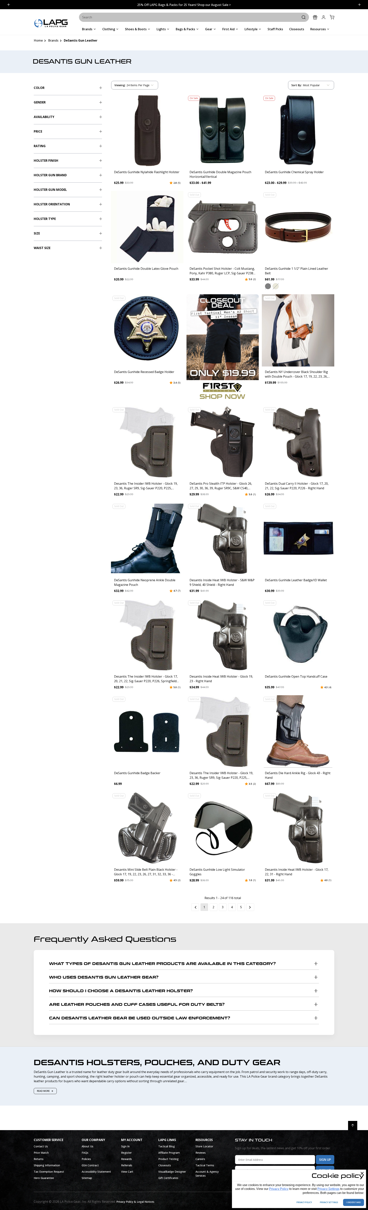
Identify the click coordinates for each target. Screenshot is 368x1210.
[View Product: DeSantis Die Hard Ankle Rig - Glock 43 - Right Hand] (298, 731)
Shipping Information (47, 1165)
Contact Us (41, 1146)
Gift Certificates (168, 1178)
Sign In (125, 1146)
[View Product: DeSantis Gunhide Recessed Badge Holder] (147, 330)
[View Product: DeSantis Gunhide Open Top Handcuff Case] (298, 635)
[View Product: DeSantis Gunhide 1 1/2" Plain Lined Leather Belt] (298, 227)
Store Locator (204, 1146)
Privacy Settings (328, 1188)
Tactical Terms (205, 1165)
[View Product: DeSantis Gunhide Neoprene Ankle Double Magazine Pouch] (147, 538)
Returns (39, 1159)
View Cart (127, 1171)
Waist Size (42, 248)
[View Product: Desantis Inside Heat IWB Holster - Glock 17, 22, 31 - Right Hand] (298, 828)
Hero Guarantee (44, 1178)
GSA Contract (90, 1165)
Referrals (126, 1165)
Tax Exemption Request (49, 1171)
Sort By (296, 86)
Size (37, 233)
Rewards (126, 1159)
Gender (40, 102)
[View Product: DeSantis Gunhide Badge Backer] (147, 731)
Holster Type (45, 219)
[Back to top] (352, 1125)
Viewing (120, 85)
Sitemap (87, 1178)
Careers (200, 1159)
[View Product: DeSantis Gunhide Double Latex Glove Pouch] (147, 227)
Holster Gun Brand (50, 175)
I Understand (353, 1202)
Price (38, 131)
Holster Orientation (52, 204)
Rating (40, 146)
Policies (86, 1159)
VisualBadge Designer (172, 1171)
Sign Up (325, 1160)
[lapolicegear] (51, 23)
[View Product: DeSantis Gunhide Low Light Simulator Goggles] (222, 828)
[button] (268, 286)
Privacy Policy (278, 1188)
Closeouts (164, 1165)
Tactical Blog (166, 1146)
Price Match (41, 1152)
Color (39, 88)
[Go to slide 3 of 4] (9, 4)
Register (126, 1152)
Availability (44, 117)
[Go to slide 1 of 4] (359, 4)
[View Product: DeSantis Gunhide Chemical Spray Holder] (298, 130)
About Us (87, 1146)
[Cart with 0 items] (332, 17)
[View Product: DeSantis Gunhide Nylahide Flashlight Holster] (147, 130)
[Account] (323, 17)
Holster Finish (46, 160)
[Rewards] (315, 17)
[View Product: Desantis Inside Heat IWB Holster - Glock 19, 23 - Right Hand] (222, 635)
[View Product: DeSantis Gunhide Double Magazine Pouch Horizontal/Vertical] (222, 130)
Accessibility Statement (96, 1171)
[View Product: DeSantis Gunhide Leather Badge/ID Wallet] (298, 538)
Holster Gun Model (50, 190)
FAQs (85, 1152)
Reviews (201, 1152)
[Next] (250, 907)
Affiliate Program (169, 1152)
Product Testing (168, 1159)
